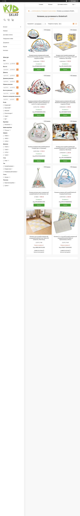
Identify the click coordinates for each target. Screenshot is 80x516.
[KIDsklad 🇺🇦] (12, 10)
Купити (39, 69)
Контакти (5, 50)
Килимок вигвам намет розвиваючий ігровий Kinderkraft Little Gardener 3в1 (39, 193)
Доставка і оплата (8, 34)
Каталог (5, 27)
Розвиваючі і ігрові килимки (49, 11)
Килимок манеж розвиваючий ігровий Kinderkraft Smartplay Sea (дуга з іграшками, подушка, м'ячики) (39, 57)
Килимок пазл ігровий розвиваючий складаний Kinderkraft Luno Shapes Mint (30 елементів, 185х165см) (65, 148)
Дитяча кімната (36, 11)
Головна (41, 4)
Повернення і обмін (8, 38)
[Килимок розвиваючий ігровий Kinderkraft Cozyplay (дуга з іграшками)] (39, 132)
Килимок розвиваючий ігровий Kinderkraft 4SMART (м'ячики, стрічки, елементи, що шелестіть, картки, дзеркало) (39, 102)
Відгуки (5, 46)
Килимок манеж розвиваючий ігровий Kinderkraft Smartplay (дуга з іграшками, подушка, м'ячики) (65, 102)
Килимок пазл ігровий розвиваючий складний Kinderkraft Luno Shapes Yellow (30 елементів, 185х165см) (65, 57)
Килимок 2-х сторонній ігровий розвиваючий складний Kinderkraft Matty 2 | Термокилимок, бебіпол (65, 238)
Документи (6, 42)
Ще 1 (6, 119)
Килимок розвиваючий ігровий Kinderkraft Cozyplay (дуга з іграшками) (39, 147)
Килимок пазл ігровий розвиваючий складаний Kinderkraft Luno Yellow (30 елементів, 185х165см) (39, 238)
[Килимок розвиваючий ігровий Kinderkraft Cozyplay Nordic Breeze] (65, 177)
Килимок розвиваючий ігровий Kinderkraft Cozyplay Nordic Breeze (65, 193)
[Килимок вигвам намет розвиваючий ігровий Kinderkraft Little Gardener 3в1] (39, 177)
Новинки (5, 30)
